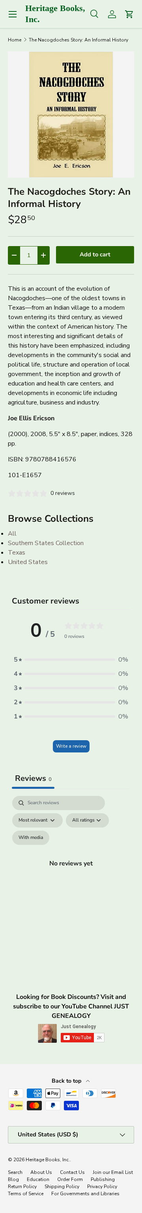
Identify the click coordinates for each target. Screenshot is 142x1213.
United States (28, 562)
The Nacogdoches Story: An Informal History (78, 40)
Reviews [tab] (33, 778)
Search (15, 1172)
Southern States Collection (46, 543)
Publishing (103, 1179)
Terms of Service (25, 1193)
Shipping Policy (62, 1186)
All (12, 533)
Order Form (70, 1179)
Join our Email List (113, 1172)
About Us (41, 1172)
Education (38, 1179)
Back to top (67, 1081)
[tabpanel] (71, 873)
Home (14, 40)
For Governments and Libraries (85, 1193)
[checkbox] (30, 838)
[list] (71, 114)
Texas (16, 552)
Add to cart (95, 254)
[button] (71, 659)
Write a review (71, 746)
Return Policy (22, 1186)
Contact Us (72, 1172)
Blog (13, 1179)
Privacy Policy (102, 1186)
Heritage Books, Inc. (48, 1160)
